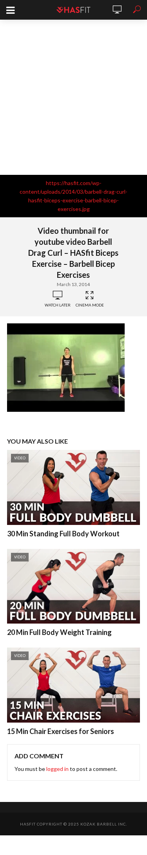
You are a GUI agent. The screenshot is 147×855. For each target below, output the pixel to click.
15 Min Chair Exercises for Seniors (60, 731)
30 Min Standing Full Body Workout (63, 533)
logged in (57, 768)
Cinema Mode (90, 305)
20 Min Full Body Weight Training (59, 632)
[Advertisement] (73, 97)
